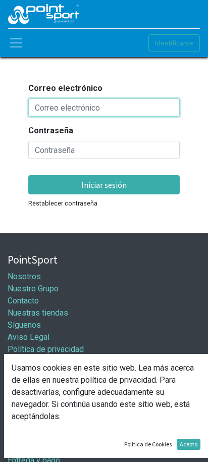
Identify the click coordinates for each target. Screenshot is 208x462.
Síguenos (24, 325)
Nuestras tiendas (38, 313)
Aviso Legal (28, 337)
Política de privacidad (46, 349)
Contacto (23, 300)
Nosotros (24, 276)
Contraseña (50, 130)
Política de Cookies (148, 444)
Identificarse (174, 42)
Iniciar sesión (104, 185)
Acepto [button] (188, 444)
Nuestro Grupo (33, 288)
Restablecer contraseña (62, 203)
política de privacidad (118, 380)
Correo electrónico (65, 88)
